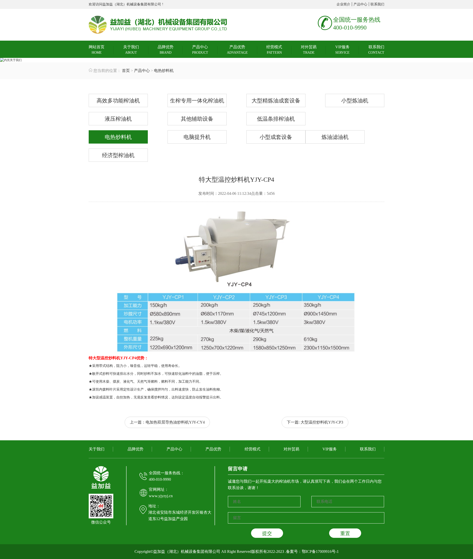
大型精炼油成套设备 (276, 101)
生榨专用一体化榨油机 (197, 101)
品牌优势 (165, 49)
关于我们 (131, 49)
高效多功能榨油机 (118, 101)
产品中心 (360, 4)
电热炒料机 (164, 70)
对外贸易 (309, 49)
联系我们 (377, 4)
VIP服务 (342, 49)
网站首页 (96, 49)
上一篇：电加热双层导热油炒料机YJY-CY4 (167, 422)
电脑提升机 (197, 137)
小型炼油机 (354, 101)
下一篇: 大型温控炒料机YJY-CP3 (315, 422)
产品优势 (237, 49)
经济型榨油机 (118, 155)
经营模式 (274, 49)
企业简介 (343, 4)
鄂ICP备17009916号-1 (320, 551)
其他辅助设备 (197, 119)
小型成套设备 (276, 137)
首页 (126, 70)
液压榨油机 (118, 119)
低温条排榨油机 (276, 119)
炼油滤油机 (335, 137)
